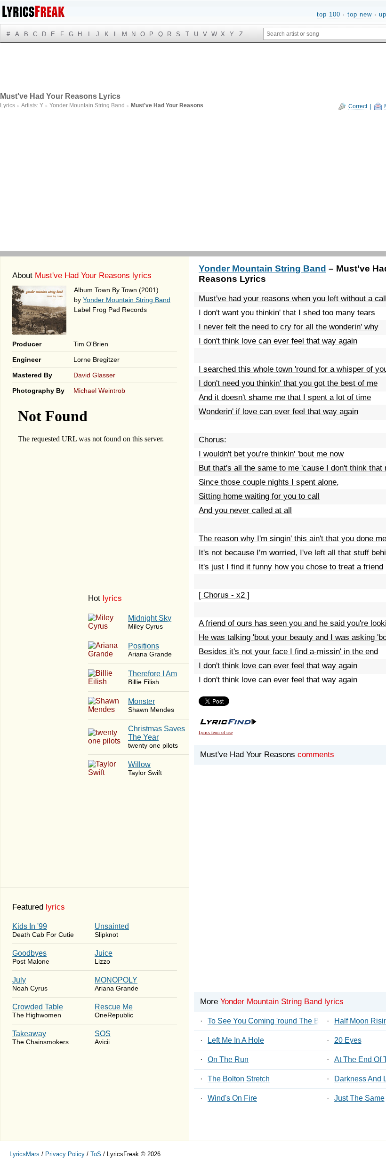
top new (359, 14)
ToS (95, 1154)
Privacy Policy (65, 1154)
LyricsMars (24, 1154)
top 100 (328, 14)
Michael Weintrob (99, 390)
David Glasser (94, 375)
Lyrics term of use (216, 732)
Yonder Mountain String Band (126, 300)
